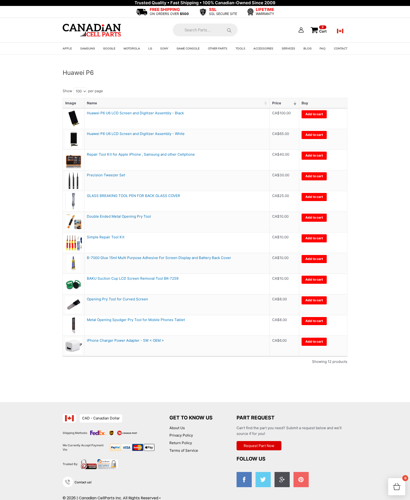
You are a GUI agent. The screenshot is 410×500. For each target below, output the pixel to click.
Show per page (83, 91)
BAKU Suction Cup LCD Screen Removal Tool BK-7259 (132, 278)
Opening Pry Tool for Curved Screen (117, 299)
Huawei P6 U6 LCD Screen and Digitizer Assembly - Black (135, 113)
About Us (177, 428)
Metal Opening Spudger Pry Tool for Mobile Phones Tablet (136, 319)
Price (276, 103)
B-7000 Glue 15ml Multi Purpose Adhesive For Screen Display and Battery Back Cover (159, 257)
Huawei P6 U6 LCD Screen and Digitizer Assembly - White (136, 133)
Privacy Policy (181, 435)
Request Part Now (259, 445)
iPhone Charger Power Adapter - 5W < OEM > (125, 340)
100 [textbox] (79, 91)
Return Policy (180, 443)
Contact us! (83, 482)
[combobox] (80, 91)
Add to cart (314, 114)
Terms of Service (183, 450)
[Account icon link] (301, 30)
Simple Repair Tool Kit (105, 237)
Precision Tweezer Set (106, 175)
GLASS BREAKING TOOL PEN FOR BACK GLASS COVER (133, 195)
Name (92, 103)
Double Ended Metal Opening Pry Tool (119, 216)
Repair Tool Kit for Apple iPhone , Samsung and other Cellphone (141, 154)
